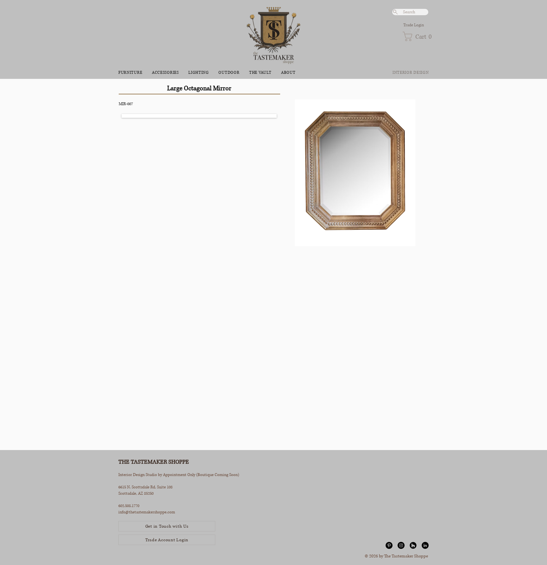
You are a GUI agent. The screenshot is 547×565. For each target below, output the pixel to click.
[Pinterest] (389, 545)
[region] (355, 266)
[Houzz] (413, 545)
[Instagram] (401, 545)
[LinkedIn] (425, 545)
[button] (415, 36)
